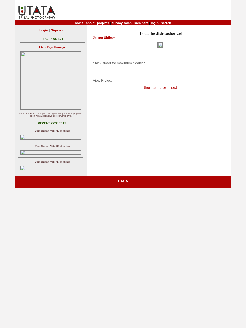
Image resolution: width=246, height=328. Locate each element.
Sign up (57, 30)
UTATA (123, 181)
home (79, 23)
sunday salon (122, 23)
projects (103, 23)
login (155, 23)
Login (43, 30)
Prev (163, 87)
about (90, 23)
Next (173, 87)
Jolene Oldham (104, 38)
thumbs (150, 87)
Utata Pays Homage (52, 46)
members (141, 23)
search (166, 23)
